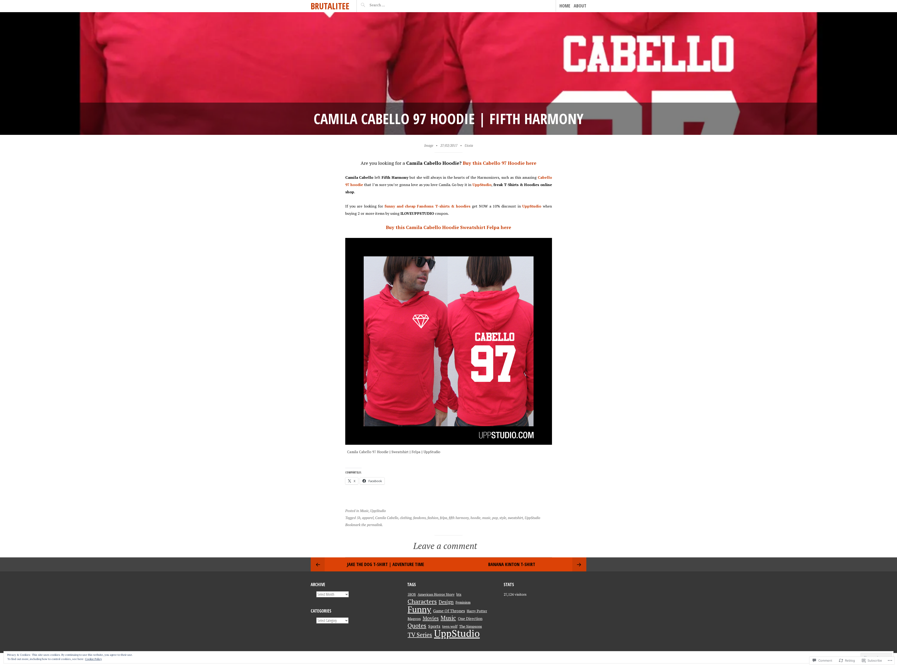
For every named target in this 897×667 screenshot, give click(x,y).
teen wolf (449, 626)
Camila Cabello (386, 517)
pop (495, 517)
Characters (422, 601)
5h (358, 517)
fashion (432, 517)
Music (364, 510)
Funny (419, 609)
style (502, 517)
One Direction (470, 618)
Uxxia (469, 145)
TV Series (420, 634)
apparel (368, 517)
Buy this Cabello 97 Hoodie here (499, 163)
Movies (431, 618)
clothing (406, 517)
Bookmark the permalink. (364, 524)
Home (564, 6)
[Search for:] (388, 5)
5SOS (412, 594)
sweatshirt (515, 517)
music (486, 517)
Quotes (417, 625)
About (580, 6)
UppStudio (378, 510)
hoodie (475, 517)
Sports (434, 626)
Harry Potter (477, 611)
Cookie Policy (93, 659)
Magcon (414, 618)
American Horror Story (436, 594)
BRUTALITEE (330, 6)
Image (428, 145)
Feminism (463, 602)
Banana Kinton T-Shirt (511, 564)
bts (458, 594)
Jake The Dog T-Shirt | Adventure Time (385, 564)
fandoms (419, 517)
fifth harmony (459, 517)
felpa (443, 517)
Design (446, 602)
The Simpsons (470, 626)
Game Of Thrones (449, 610)
